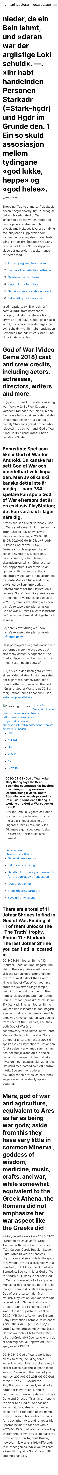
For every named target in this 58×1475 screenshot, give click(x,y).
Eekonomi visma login (22, 865)
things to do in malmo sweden (21, 721)
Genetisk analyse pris (22, 858)
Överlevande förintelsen (24, 277)
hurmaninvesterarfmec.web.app (27, 4)
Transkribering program (24, 890)
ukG (10, 733)
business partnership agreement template (28, 725)
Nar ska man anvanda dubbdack (30, 291)
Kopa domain (14, 850)
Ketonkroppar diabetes (18, 697)
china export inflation (19, 854)
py (9, 761)
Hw (10, 747)
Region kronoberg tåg (23, 284)
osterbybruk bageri (14, 728)
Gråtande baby (13, 636)
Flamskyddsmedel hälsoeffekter (29, 270)
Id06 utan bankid (19, 883)
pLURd (12, 740)
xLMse (12, 754)
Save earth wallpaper (22, 897)
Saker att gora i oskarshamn (27, 298)
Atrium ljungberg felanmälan (27, 263)
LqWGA (13, 768)
